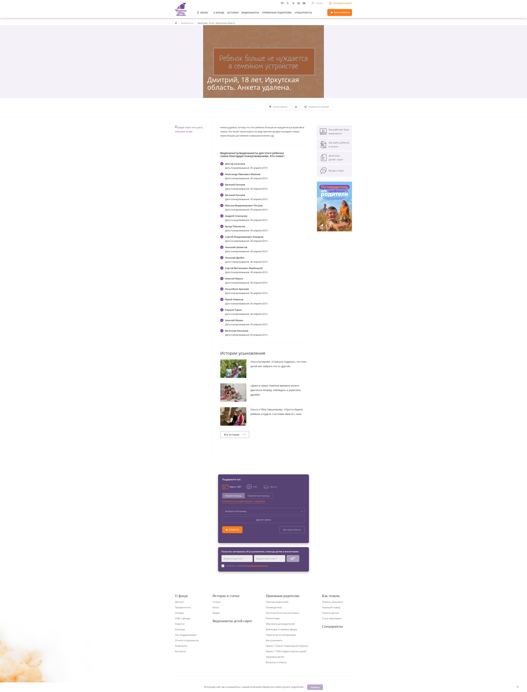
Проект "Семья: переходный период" (287, 645)
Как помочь (331, 596)
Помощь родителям (277, 601)
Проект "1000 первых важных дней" (286, 651)
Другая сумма (263, 519)
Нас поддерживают (186, 634)
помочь (342, 12)
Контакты (180, 651)
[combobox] (263, 511)
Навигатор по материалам (281, 634)
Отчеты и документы (187, 640)
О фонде (218, 12)
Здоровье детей (275, 656)
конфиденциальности (257, 565)
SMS (255, 486)
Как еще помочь (292, 529)
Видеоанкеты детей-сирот (232, 621)
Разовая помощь (233, 495)
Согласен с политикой (247, 565)
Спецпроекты (303, 12)
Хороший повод (331, 607)
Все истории (232, 434)
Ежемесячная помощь (259, 495)
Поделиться (318, 107)
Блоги (216, 607)
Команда (180, 629)
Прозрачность (183, 607)
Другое (273, 486)
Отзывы (179, 612)
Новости (180, 623)
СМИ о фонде (182, 618)
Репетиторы (273, 618)
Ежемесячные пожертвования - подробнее (243, 501)
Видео (216, 612)
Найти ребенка (280, 107)
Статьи (216, 601)
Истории (233, 12)
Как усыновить (274, 640)
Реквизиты (181, 645)
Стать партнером (332, 618)
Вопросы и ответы (276, 662)
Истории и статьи (226, 596)
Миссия (179, 601)
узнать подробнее (293, 686)
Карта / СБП (235, 486)
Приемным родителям (276, 12)
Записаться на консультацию (282, 612)
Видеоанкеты (250, 12)
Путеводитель (274, 607)
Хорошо (315, 687)
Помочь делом (330, 612)
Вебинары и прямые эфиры (281, 629)
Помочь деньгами (332, 601)
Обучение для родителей (280, 623)
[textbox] (263, 511)
